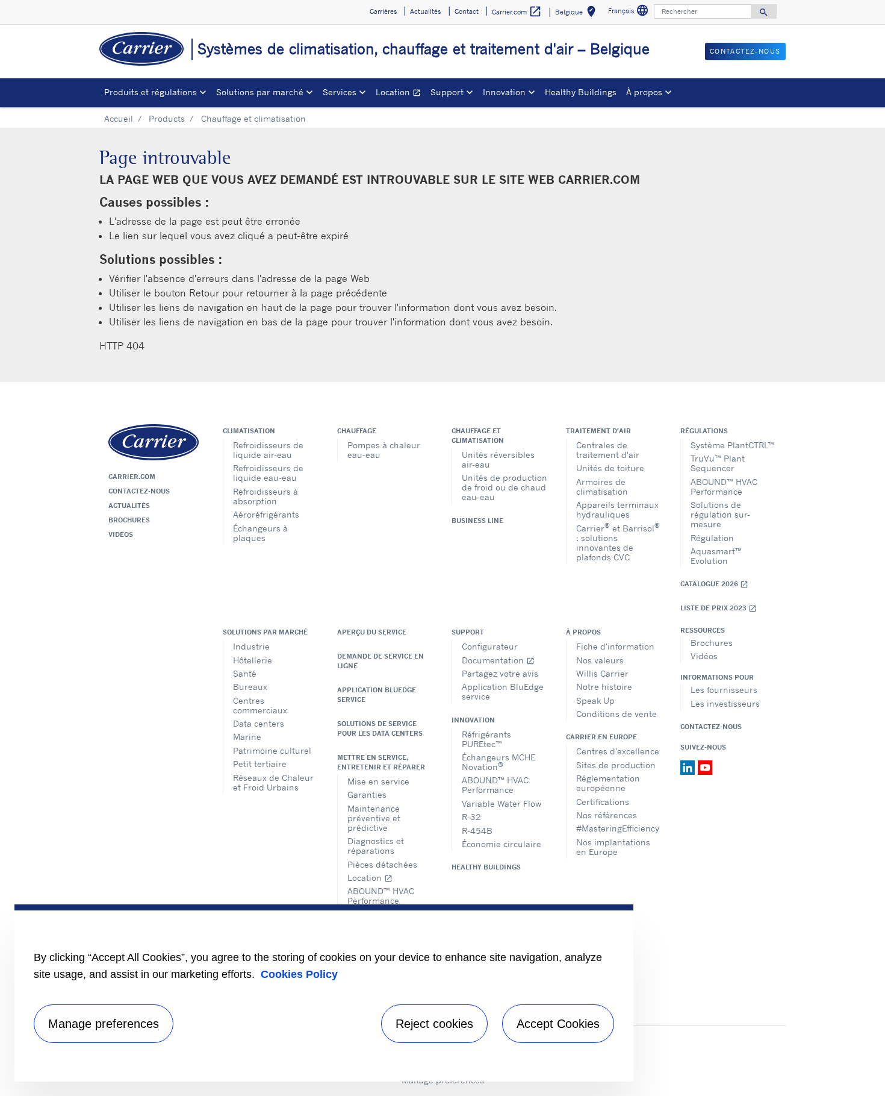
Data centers (258, 723)
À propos (583, 632)
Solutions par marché (265, 632)
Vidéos (120, 534)
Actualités (129, 505)
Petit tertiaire (260, 764)
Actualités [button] (425, 11)
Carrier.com (131, 476)
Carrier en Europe (601, 737)
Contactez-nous (139, 491)
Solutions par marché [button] (259, 92)
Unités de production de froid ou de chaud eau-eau (504, 487)
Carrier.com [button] (517, 11)
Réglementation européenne (608, 783)
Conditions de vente (616, 714)
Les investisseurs (725, 703)
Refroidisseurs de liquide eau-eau (268, 473)
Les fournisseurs (724, 689)
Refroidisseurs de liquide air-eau (268, 450)
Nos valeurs (600, 660)
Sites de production (616, 765)
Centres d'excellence (617, 751)
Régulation (712, 538)
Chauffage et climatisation (478, 436)
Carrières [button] (383, 11)
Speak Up (595, 700)
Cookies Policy (299, 974)
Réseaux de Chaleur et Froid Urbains (273, 782)
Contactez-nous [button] (745, 51)
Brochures (129, 520)
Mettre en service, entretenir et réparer (381, 762)
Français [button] (629, 12)
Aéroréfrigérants (266, 514)
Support (468, 632)
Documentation (498, 660)
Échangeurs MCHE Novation (498, 762)
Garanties (367, 794)
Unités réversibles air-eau (498, 459)
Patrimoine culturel (272, 750)
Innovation (473, 720)
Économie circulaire (501, 844)
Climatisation (249, 431)
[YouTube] (705, 766)
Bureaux (250, 686)
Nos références (606, 815)
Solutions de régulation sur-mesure (720, 514)
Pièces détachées (382, 864)
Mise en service (378, 781)
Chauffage (356, 431)
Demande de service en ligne (380, 661)
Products (167, 118)
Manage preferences (103, 1023)
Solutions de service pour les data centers (380, 728)
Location (401, 94)
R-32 (471, 817)
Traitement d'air (598, 431)
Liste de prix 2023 (718, 608)
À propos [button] (644, 92)
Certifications (602, 802)
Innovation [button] (504, 92)
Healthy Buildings (580, 92)
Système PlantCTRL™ (732, 445)
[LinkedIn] (689, 766)
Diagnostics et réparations (375, 846)
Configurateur (490, 646)
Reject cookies (434, 1023)
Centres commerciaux (260, 705)
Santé (244, 673)
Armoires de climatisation (602, 486)
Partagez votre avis (500, 673)
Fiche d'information (615, 646)
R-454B (477, 830)
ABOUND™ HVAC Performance (724, 486)
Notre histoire (604, 686)
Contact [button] (467, 11)
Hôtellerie (252, 660)
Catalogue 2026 (714, 584)
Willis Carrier (602, 673)
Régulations (704, 431)
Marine (247, 736)
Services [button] (339, 92)
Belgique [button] (577, 13)
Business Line (477, 520)
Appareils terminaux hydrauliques (617, 509)
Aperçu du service (371, 632)
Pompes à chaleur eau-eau (383, 450)
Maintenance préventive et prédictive (373, 818)
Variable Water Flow (501, 803)
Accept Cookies (558, 1023)
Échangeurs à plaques (260, 533)
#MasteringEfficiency (617, 828)
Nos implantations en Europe (613, 847)
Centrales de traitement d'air (607, 450)
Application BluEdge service (376, 695)
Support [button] (447, 92)
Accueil (118, 118)
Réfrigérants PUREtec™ (486, 739)
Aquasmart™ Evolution (716, 556)
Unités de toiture (610, 468)
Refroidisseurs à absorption (265, 496)
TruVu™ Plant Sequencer (718, 463)
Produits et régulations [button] (150, 92)
